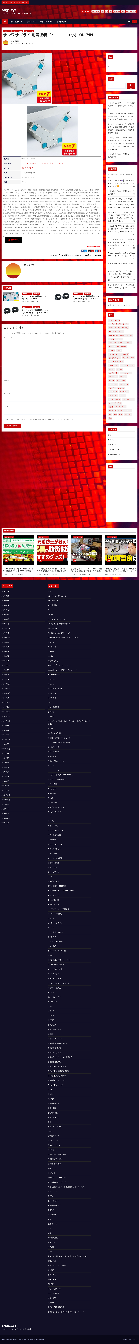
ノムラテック (113, 392)
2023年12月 (6, 739)
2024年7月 (6, 707)
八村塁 (50, 1089)
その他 (50, 728)
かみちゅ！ (52, 716)
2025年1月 (5, 679)
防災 (111, 11)
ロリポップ (112, 403)
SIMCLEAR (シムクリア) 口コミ (59, 665)
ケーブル (51, 821)
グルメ (50, 816)
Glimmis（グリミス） (116, 332)
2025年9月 (6, 642)
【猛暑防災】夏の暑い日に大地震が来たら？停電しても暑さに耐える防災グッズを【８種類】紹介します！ (121, 116)
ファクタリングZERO (55, 932)
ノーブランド (95, 11)
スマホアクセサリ (54, 849)
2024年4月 (6, 721)
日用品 (50, 1196)
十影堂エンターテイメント (117, 407)
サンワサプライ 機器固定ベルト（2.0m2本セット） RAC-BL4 (35, 311)
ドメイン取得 (121, 380)
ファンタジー (53, 937)
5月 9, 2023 (26, 315)
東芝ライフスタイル (124, 411)
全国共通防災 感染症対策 (57, 1066)
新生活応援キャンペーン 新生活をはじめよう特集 (66, 1187)
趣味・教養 (52, 1279)
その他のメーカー (114, 358)
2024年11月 (6, 688)
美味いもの (52, 1261)
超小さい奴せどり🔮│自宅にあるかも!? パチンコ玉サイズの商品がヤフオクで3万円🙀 (121, 183)
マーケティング (53, 974)
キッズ (50, 798)
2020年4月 (6, 818)
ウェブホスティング (127, 365)
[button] (129, 22)
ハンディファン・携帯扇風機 (58, 909)
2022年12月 (6, 795)
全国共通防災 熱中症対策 (57, 1076)
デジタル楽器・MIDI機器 (57, 886)
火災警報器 (52, 1214)
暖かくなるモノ (53, 1201)
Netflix (50, 656)
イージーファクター (55, 770)
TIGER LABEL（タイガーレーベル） (120, 343)
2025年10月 (6, 637)
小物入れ (51, 1131)
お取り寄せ (52, 698)
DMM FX (51, 614)
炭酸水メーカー (53, 1224)
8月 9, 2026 (111, 574)
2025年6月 (6, 656)
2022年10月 (6, 800)
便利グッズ (52, 1025)
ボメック (51, 955)
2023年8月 (6, 758)
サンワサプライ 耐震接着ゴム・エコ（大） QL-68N (36, 297)
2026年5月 (6, 605)
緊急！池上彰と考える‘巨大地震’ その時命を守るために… (68, 1256)
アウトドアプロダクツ (116, 362)
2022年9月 (5, 804)
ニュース (121, 388)
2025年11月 (6, 633)
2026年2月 (6, 619)
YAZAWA (112, 350)
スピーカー (52, 839)
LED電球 (51, 651)
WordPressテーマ (54, 675)
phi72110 (16, 41)
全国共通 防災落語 (54, 1052)
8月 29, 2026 (9, 574)
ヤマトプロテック (128, 399)
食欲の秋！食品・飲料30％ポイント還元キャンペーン (67, 1312)
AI (48, 610)
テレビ (50, 877)
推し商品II (51, 1173)
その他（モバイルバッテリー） (59, 738)
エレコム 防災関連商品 (56, 779)
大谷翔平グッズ (53, 1103)
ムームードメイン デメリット (58, 983)
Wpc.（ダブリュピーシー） (117, 347)
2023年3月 (5, 781)
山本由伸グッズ (53, 1136)
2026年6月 (6, 601)
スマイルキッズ (126, 373)
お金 (49, 702)
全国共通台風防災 (54, 1062)
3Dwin (111, 320)
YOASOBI (51, 679)
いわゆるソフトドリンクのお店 (119, 354)
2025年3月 (6, 670)
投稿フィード (113, 445)
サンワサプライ (29, 43)
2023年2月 (5, 786)
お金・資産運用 (53, 707)
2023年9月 (5, 753)
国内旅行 (51, 1094)
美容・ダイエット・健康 (57, 1265)
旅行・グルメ (53, 1191)
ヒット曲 (51, 918)
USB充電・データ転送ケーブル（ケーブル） (64, 670)
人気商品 (51, 1020)
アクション (52, 756)
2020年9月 (6, 813)
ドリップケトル (53, 904)
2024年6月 (6, 712)
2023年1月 (5, 790)
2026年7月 (6, 596)
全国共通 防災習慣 (54, 1048)
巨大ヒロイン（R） (55, 1145)
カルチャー (52, 789)
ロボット (51, 1015)
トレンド (111, 380)
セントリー (123, 377)
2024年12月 (6, 684)
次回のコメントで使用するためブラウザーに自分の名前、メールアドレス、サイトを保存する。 (40, 419)
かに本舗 (51, 712)
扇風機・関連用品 (54, 1164)
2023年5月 (6, 772)
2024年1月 (5, 735)
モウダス (51, 992)
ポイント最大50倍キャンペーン (59, 960)
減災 (106, 11)
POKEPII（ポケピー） (115, 339)
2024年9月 (6, 698)
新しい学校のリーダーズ (57, 1182)
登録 (109, 435)
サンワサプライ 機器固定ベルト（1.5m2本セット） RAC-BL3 (86, 297)
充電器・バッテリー (55, 1039)
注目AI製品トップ (54, 1205)
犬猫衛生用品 (53, 1238)
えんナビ (51, 684)
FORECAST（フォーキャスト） (119, 328)
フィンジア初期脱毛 (55, 941)
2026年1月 (5, 624)
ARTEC (117, 320)
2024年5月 (6, 716)
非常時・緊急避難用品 (56, 1307)
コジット (119, 369)
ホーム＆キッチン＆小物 (57, 951)
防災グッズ (117, 11)
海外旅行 (51, 1210)
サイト (6, 406)
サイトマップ (61, 22)
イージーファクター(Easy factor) (60, 775)
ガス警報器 (52, 793)
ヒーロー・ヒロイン (55, 923)
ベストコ (122, 396)
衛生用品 (51, 1270)
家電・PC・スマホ (46, 22)
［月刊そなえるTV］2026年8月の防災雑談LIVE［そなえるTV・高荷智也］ (121, 106)
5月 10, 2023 (26, 301)
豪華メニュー (53, 1275)
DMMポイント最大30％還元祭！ (60, 624)
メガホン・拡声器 (54, 988)
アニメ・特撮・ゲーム (56, 761)
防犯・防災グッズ (16, 22)
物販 (49, 1233)
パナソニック (113, 396)
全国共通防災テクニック (57, 1080)
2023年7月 (6, 762)
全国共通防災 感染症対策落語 (58, 1071)
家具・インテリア (54, 1117)
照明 (49, 1228)
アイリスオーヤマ (128, 358)
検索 (111, 79)
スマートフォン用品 (55, 858)
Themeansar (40, 1340)
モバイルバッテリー (55, 997)
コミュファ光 (53, 826)
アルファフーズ (114, 365)
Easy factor (52, 628)
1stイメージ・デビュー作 (57, 596)
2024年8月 (6, 702)
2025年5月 (6, 661)
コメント (8, 338)
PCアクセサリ (7, 31)
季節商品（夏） (53, 1113)
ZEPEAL (119, 350)
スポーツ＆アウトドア (56, 844)
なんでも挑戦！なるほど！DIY (59, 742)
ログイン (111, 440)
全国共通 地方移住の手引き (58, 1043)
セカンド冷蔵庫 (53, 863)
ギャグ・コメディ (54, 812)
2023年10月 (6, 749)
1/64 (49, 591)
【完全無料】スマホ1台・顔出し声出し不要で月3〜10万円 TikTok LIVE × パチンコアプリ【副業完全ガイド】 (121, 229)
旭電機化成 (112, 411)
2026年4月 (6, 610)
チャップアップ (53, 872)
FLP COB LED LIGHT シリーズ (59, 633)
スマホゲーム (53, 853)
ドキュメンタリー (54, 895)
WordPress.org (114, 454)
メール (7, 393)
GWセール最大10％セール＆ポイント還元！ (64, 637)
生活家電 (51, 1247)
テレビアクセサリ (54, 881)
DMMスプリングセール (56, 619)
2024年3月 (6, 725)
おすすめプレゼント (55, 688)
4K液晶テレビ (53, 601)
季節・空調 (52, 1108)
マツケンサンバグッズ (56, 965)
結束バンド (52, 1252)
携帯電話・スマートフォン (57, 1177)
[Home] (5, 21)
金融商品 (51, 1284)
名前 (6, 380)
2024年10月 (6, 693)
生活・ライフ (53, 1242)
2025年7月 (6, 651)
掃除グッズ (52, 1168)
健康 (119, 403)
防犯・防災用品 (53, 1293)
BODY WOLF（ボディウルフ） (118, 324)
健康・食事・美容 (54, 1029)
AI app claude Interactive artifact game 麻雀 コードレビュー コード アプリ (121, 256)
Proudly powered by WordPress (12, 1340)
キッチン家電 (53, 802)
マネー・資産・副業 (55, 969)
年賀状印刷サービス (55, 1159)
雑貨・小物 (36, 293)
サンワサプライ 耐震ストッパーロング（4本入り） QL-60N (75, 255)
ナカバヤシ (112, 388)
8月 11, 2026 (77, 574)
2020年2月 (6, 823)
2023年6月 (6, 767)
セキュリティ (31, 22)
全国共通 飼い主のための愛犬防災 (60, 1057)
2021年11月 (5, 809)
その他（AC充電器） (55, 733)
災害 (102, 11)
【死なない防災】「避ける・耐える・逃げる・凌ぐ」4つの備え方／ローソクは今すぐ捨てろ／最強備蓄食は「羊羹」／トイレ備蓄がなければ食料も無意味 (121, 143)
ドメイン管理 (124, 384)
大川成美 (51, 1099)
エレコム (111, 369)
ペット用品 (52, 946)
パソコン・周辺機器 (17, 31)
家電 (49, 1122)
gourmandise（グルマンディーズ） (121, 335)
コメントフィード (114, 449)
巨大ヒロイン (53, 1140)
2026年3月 (6, 614)
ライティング (53, 1001)
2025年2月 (6, 675)
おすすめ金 (52, 693)
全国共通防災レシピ (55, 1085)
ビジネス (51, 927)
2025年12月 (6, 628)
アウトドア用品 (53, 752)
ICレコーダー (53, 647)
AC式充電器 (52, 605)
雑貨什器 (51, 1302)
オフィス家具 (53, 784)
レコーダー (52, 1011)
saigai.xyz (9, 10)
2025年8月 (6, 647)
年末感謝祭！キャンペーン (57, 1154)
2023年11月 (6, 744)
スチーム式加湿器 (54, 835)
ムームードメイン (131, 11)
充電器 (50, 1034)
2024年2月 (6, 730)
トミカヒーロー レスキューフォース (61, 890)
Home (125, 1340)
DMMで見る (13, 240)
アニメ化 (51, 765)
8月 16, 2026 (43, 574)
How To (51, 642)
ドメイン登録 (113, 384)
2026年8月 (6, 591)
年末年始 (51, 1150)
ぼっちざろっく (53, 747)
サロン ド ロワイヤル (55, 830)
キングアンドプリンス (56, 807)
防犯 (123, 11)
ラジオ (50, 1006)
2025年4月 (6, 665)
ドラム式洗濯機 (53, 900)
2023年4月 (6, 776)
